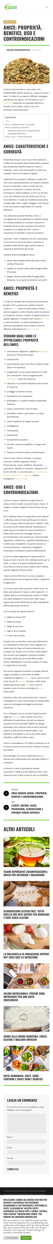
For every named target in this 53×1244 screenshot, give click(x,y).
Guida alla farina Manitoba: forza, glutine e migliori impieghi (25, 1038)
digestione (44, 351)
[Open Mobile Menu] (47, 7)
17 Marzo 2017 (36, 50)
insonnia (45, 318)
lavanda (21, 681)
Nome (10, 1137)
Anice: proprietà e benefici (17, 127)
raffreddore (12, 379)
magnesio (27, 475)
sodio (6, 475)
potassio (43, 472)
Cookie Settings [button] (11, 1238)
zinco (23, 478)
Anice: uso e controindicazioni (18, 136)
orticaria (16, 717)
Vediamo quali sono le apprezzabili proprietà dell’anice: (24, 132)
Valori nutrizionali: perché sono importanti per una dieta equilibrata (24, 996)
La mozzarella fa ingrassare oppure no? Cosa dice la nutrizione (26, 955)
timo (28, 685)
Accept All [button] (26, 1238)
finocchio (8, 103)
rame (17, 478)
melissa (27, 678)
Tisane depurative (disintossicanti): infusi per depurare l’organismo (26, 873)
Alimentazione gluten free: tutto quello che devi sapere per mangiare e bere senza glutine (26, 914)
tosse (14, 308)
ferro (19, 475)
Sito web (10, 1158)
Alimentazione (9, 22)
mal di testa (33, 329)
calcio (35, 472)
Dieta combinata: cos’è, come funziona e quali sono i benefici (23, 1077)
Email (10, 1147)
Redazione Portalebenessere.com (18, 50)
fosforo (13, 475)
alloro (40, 688)
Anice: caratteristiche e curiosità (19, 124)
